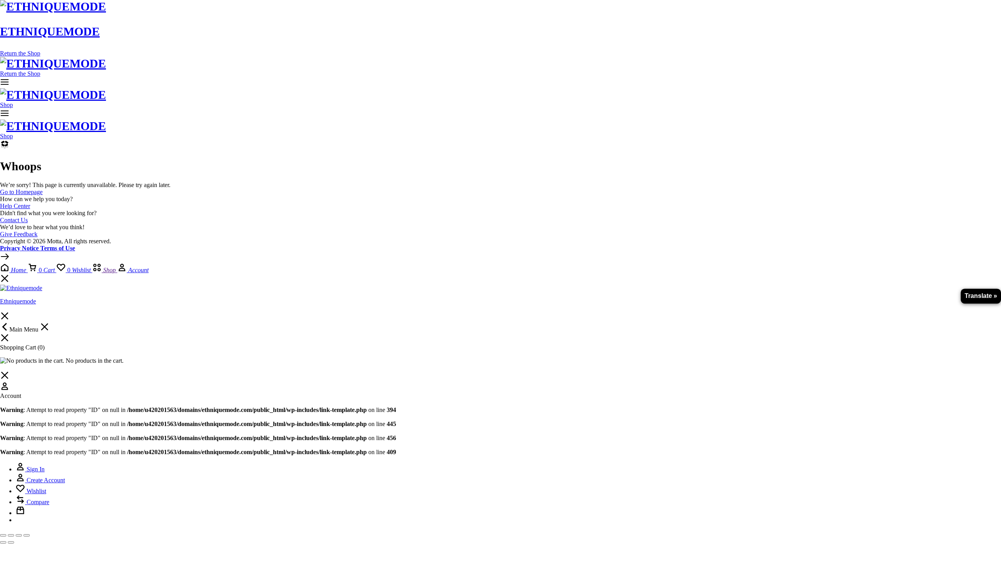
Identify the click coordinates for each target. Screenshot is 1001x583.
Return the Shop (20, 53)
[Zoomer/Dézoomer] (3, 535)
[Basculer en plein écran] (11, 535)
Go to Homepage (21, 192)
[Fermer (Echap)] (26, 535)
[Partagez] (19, 535)
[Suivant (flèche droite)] (11, 542)
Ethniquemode (50, 31)
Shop (6, 105)
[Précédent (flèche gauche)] (3, 542)
